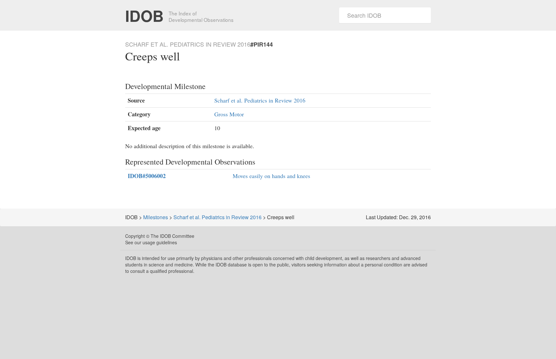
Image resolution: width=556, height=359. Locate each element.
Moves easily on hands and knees (271, 176)
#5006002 (147, 176)
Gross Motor (229, 114)
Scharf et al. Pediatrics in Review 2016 (259, 100)
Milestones (155, 217)
